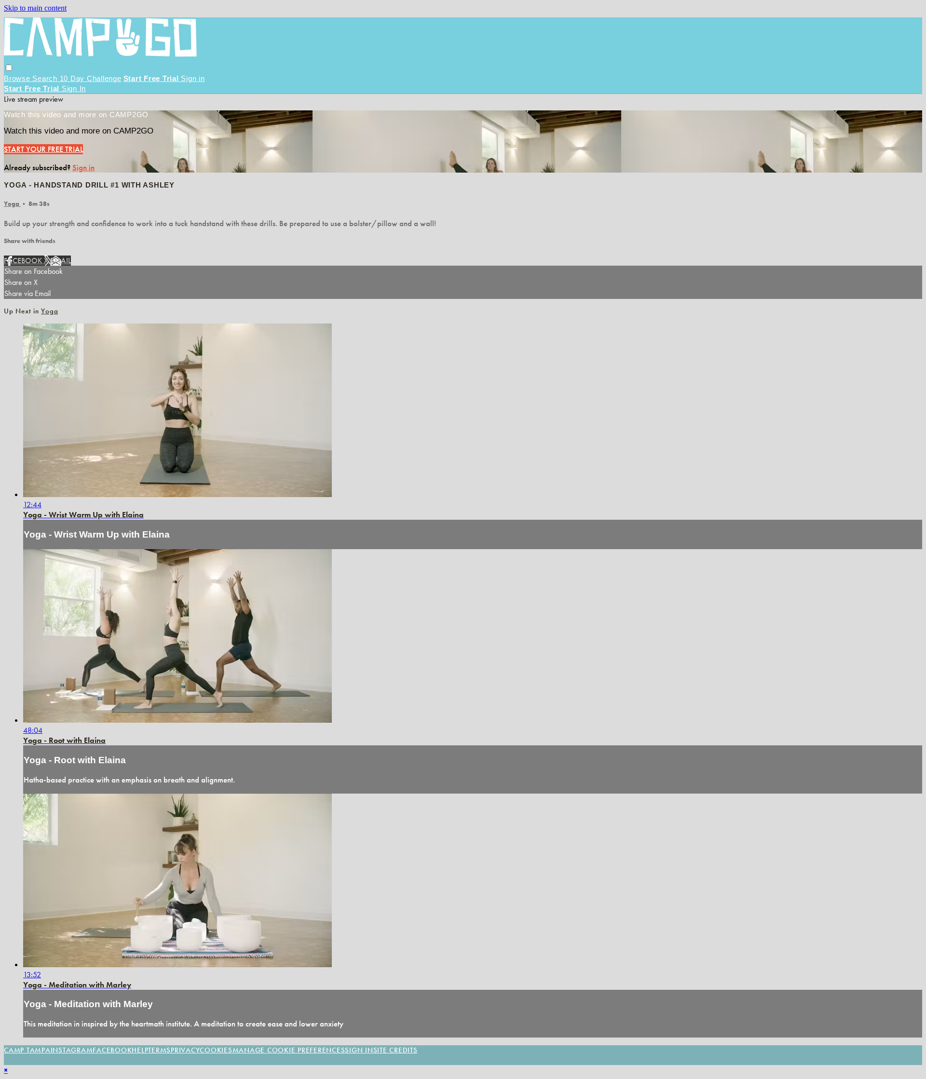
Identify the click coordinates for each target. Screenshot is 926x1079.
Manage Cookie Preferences (288, 1050)
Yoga (12, 204)
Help (140, 1050)
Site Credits (395, 1050)
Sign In (74, 88)
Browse (18, 78)
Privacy (185, 1050)
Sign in (192, 78)
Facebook (24, 261)
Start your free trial (43, 149)
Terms (159, 1050)
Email (60, 261)
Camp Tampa (27, 1050)
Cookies (216, 1050)
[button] (9, 68)
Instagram (72, 1050)
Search (45, 78)
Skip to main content (35, 8)
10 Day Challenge (91, 78)
